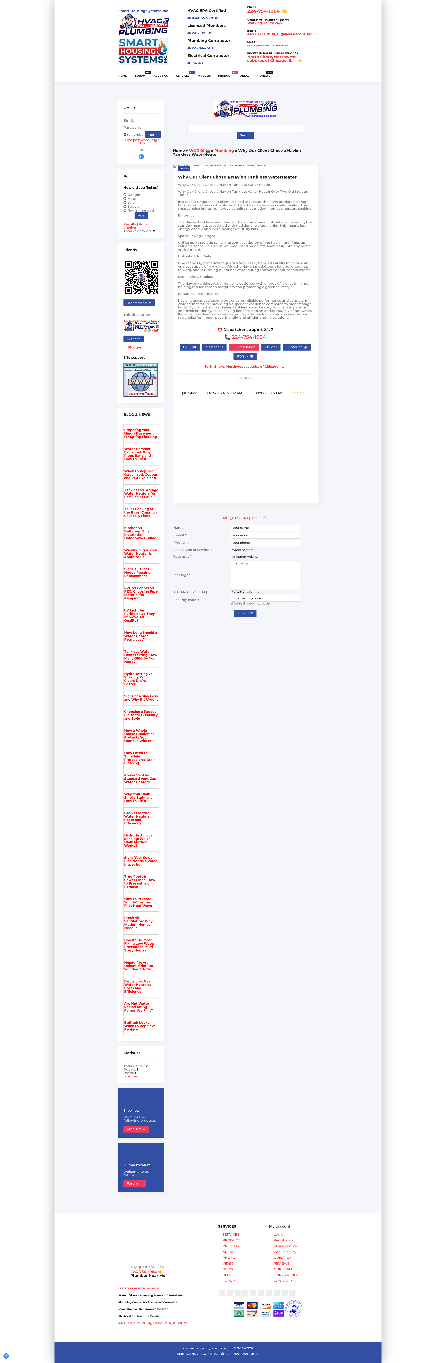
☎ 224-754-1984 (234, 1354)
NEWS (227, 1269)
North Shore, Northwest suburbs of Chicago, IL (244, 367)
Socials (133, 206)
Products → (136, 1129)
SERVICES (230, 1234)
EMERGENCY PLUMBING (197, 1354)
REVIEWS (281, 1263)
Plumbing (224, 150)
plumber (189, 393)
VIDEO (228, 1263)
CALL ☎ (189, 347)
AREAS (228, 1252)
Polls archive (135, 226)
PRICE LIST (231, 1246)
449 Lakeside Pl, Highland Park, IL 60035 (282, 34)
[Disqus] (245, 454)
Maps (132, 199)
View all (271, 347)
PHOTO (228, 1257)
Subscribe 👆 (296, 347)
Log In (279, 1234)
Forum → (134, 1184)
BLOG (227, 1275)
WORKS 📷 (199, 150)
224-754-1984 (263, 11)
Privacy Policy (285, 1246)
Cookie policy (284, 1252)
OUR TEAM (282, 1269)
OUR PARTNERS (287, 1275)
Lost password (137, 140)
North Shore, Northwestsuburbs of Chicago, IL (271, 59)
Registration (283, 1240)
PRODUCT (231, 1240)
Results (129, 224)
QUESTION (282, 1257)
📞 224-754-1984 (245, 337)
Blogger (134, 347)
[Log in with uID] (141, 156)
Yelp (131, 203)
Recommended (141, 210)
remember (136, 135)
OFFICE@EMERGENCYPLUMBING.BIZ (267, 45)
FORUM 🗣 (245, 356)
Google (134, 195)
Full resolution (243, 347)
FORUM (228, 1281)
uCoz (255, 1354)
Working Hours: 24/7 (264, 23)
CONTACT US (284, 1281)
